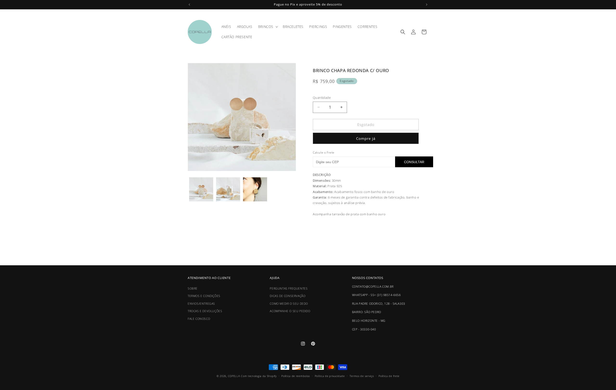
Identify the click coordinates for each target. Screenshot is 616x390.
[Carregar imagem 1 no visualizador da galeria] (201, 189)
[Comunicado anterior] (189, 4)
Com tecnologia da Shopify (259, 376)
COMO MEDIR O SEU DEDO (289, 304)
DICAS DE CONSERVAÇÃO (287, 296)
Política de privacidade (330, 376)
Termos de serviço (362, 376)
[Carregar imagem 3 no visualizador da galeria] (255, 189)
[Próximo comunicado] (426, 4)
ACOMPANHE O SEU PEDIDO (290, 311)
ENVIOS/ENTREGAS (201, 304)
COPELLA (234, 376)
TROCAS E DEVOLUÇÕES (205, 311)
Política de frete (389, 376)
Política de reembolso (295, 376)
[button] (267, 27)
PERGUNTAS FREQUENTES (289, 288)
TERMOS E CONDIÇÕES (204, 296)
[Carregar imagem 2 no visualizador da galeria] (228, 189)
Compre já (365, 138)
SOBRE (193, 288)
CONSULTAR (414, 162)
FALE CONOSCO (199, 319)
